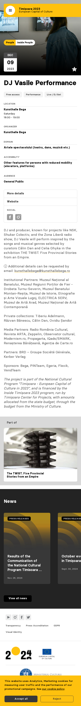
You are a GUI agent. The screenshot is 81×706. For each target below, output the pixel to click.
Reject (57, 699)
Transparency (13, 625)
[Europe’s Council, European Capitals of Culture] (47, 658)
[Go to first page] (18, 654)
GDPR (57, 625)
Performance (33, 94)
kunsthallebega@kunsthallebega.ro (42, 271)
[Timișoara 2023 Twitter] (28, 617)
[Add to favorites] (74, 69)
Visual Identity (14, 632)
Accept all (21, 699)
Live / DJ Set (54, 94)
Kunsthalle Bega (15, 109)
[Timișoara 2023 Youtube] (8, 617)
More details (15, 193)
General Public (14, 181)
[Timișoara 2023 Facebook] (21, 617)
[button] (10, 10)
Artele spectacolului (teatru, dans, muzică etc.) (37, 147)
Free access (13, 94)
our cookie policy (53, 689)
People (10, 42)
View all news (17, 598)
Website (12, 201)
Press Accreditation (37, 625)
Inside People (25, 42)
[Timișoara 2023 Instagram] (15, 617)
